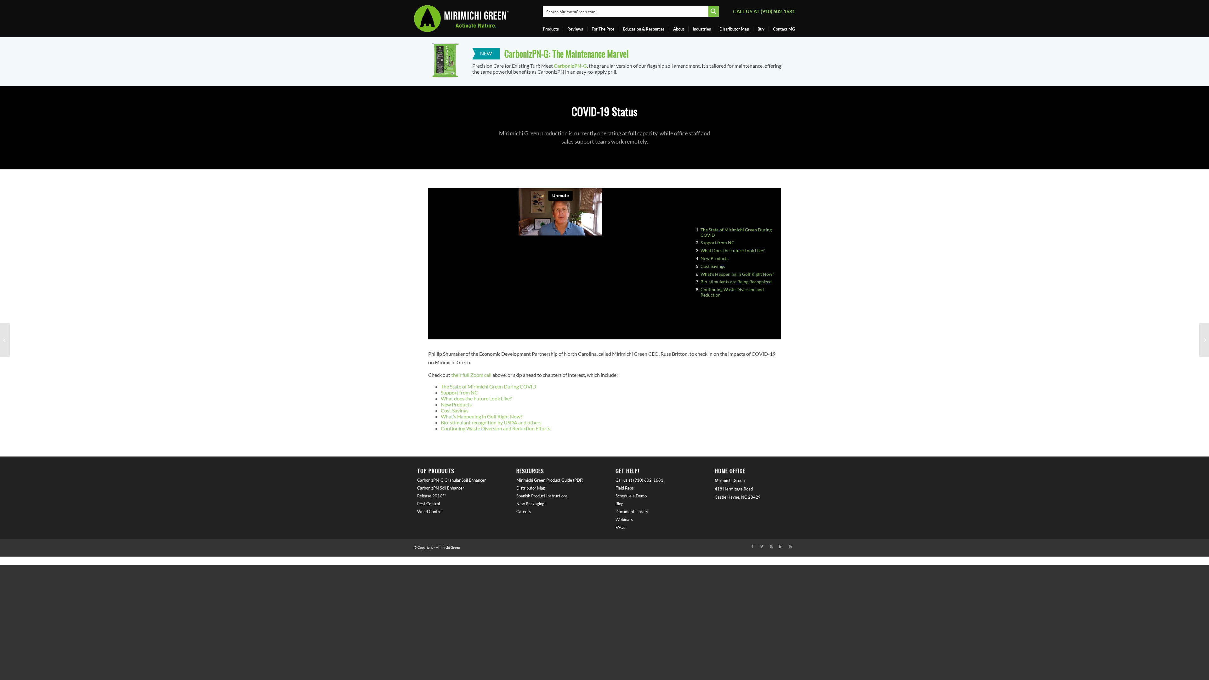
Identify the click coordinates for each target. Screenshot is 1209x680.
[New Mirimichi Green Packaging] (1204, 340)
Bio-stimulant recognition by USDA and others (491, 422)
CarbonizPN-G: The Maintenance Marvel (566, 53)
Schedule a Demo (631, 495)
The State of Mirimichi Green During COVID (736, 232)
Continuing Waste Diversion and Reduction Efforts (495, 428)
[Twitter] (762, 546)
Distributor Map (530, 487)
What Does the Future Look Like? (733, 250)
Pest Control (428, 503)
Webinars (624, 519)
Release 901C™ (431, 495)
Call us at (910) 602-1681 (764, 11)
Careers (523, 511)
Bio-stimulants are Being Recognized (736, 281)
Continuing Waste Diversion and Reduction (732, 292)
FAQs (620, 527)
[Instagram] (771, 546)
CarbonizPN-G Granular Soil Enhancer (451, 480)
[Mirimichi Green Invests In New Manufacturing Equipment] (5, 340)
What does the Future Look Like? (476, 398)
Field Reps (625, 487)
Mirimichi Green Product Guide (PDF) (549, 480)
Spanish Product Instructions (542, 495)
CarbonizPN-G (570, 66)
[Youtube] (790, 546)
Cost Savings (713, 266)
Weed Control (429, 511)
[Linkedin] (781, 546)
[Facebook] (752, 546)
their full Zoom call (471, 375)
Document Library (632, 511)
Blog (619, 503)
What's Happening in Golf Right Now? (737, 274)
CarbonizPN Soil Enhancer (440, 487)
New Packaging (530, 503)
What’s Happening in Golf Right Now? (481, 416)
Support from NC (718, 242)
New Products (715, 258)
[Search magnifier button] (713, 11)
